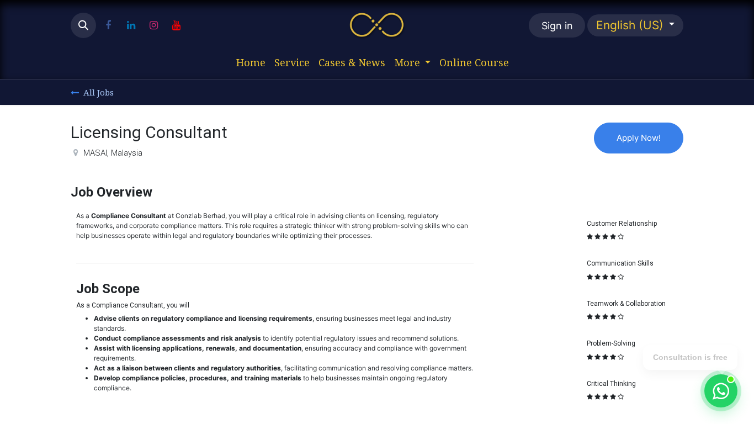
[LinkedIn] (131, 25)
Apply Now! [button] (639, 137)
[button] (83, 25)
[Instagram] (153, 25)
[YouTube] (176, 25)
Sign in (557, 25)
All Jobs (98, 92)
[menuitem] (251, 63)
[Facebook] (108, 25)
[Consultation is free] (720, 390)
